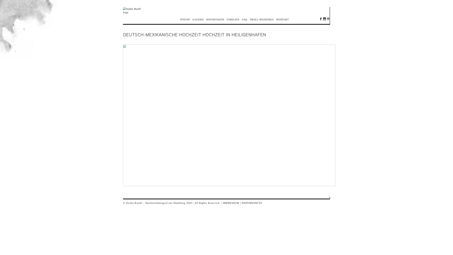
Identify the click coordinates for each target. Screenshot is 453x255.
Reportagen (215, 19)
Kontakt (282, 19)
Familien (233, 19)
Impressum (231, 203)
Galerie (198, 19)
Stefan (185, 19)
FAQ (244, 19)
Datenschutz (252, 203)
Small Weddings (262, 19)
